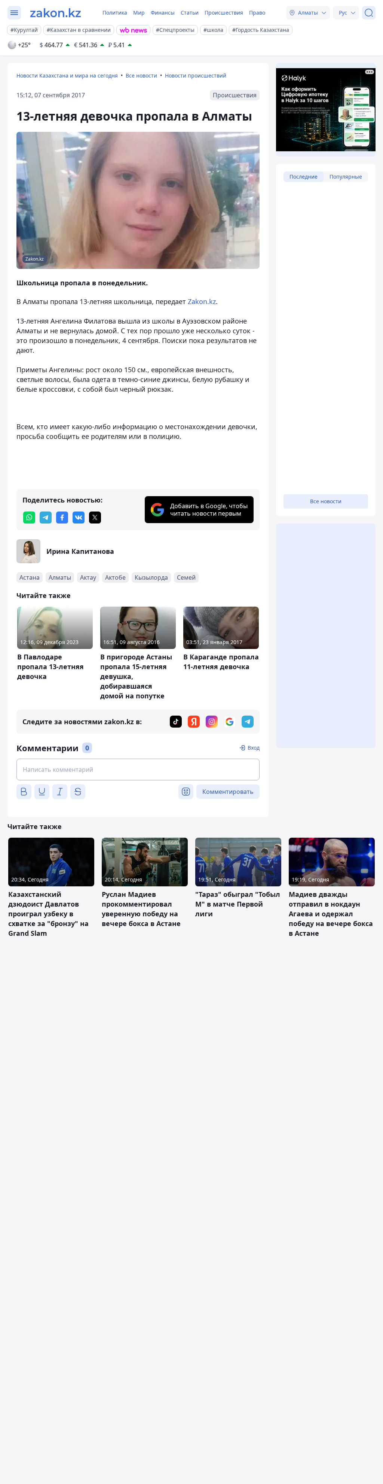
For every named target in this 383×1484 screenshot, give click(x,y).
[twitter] (95, 517)
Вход (254, 747)
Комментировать (228, 791)
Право (257, 12)
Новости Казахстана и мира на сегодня (67, 75)
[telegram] (45, 517)
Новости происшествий (195, 75)
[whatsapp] (29, 517)
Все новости (141, 75)
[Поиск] (369, 12)
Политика (114, 12)
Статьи (190, 12)
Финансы (163, 12)
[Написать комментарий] (138, 769)
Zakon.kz (202, 301)
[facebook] (62, 517)
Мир (139, 12)
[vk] (78, 517)
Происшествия (224, 12)
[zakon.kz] (55, 12)
